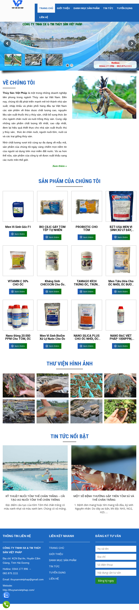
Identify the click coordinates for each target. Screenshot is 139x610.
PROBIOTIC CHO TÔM (87, 228)
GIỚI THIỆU (56, 554)
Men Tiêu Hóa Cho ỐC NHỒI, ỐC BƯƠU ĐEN (121, 283)
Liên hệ (43, 17)
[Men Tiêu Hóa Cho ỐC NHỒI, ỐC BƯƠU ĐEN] (121, 261)
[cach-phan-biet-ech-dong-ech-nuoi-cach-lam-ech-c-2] (86, 411)
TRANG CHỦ (56, 547)
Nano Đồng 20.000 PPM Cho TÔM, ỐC (18, 337)
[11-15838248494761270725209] (120, 411)
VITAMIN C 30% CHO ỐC (18, 283)
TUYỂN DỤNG (57, 572)
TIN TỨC (54, 566)
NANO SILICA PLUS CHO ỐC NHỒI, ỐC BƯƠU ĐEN (87, 337)
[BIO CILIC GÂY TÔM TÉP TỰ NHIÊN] (52, 206)
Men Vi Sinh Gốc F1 (18, 227)
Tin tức (108, 8)
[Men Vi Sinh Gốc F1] (18, 206)
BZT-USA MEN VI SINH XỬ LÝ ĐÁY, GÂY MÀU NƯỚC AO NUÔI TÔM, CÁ (121, 228)
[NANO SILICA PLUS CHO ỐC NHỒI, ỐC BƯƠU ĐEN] (86, 315)
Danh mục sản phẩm (86, 8)
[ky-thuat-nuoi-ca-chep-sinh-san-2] (19, 411)
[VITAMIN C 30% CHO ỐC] (18, 261)
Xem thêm (20, 234)
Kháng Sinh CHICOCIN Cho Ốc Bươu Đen (52, 283)
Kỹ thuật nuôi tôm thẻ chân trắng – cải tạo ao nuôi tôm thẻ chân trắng (35, 497)
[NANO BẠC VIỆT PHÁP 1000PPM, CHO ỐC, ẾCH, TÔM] (121, 315)
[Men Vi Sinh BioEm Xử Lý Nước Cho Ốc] (52, 315)
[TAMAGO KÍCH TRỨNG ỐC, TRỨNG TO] (86, 261)
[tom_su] (19, 385)
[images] (120, 385)
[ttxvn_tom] (86, 385)
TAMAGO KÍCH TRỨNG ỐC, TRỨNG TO (87, 283)
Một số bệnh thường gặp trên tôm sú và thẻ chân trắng (103, 497)
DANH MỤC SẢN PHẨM (62, 560)
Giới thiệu (63, 8)
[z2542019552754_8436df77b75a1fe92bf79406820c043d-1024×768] (53, 385)
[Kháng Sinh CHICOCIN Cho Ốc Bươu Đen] (52, 261)
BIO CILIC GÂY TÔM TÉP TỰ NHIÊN (52, 228)
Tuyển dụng (124, 8)
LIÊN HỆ (54, 578)
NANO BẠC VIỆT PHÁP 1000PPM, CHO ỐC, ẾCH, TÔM (121, 337)
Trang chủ (46, 8)
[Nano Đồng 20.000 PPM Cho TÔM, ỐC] (18, 315)
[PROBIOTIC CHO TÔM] (86, 206)
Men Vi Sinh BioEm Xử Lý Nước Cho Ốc (52, 337)
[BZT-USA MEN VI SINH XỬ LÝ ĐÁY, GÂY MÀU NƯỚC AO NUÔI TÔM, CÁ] (121, 206)
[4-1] (53, 411)
